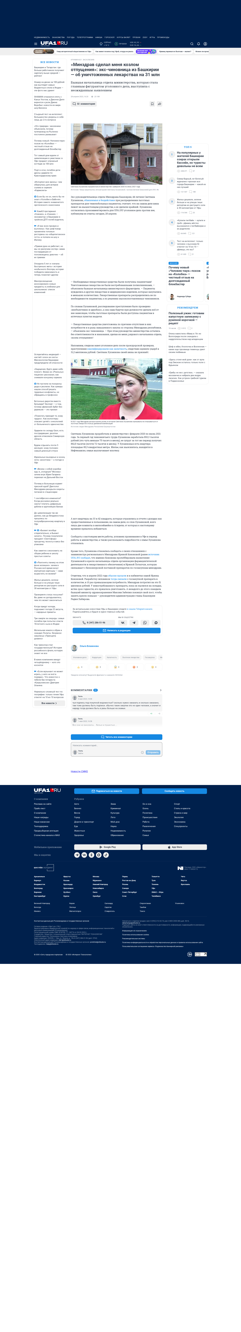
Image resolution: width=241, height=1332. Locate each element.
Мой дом (115, 822)
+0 (151, 714)
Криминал (116, 808)
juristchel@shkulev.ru (98, 942)
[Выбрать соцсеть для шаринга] (159, 104)
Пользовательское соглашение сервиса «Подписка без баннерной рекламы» (153, 946)
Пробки (136, 37)
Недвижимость (42, 37)
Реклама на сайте (42, 804)
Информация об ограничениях (134, 931)
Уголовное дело (79, 657)
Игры (152, 37)
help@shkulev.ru (52, 944)
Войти (80, 753)
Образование (117, 835)
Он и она (147, 804)
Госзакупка (150, 657)
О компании (40, 813)
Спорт (177, 804)
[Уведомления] (198, 44)
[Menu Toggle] (35, 44)
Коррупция (96, 657)
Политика (147, 813)
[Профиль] (205, 44)
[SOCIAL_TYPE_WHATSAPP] (145, 623)
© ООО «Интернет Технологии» (79, 955)
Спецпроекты (181, 826)
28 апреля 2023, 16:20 (79, 97)
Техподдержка (41, 826)
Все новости (49, 62)
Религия (147, 831)
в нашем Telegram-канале (139, 609)
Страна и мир (180, 813)
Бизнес (77, 808)
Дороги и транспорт (84, 822)
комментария (86, 104)
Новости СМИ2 (79, 771)
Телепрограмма (85, 37)
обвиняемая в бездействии (99, 200)
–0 (159, 714)
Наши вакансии (42, 822)
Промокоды (163, 37)
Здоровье (79, 835)
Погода (71, 37)
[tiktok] (106, 855)
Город (77, 817)
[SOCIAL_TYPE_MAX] (156, 623)
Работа (146, 822)
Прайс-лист (39, 808)
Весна (77, 813)
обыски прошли (117, 575)
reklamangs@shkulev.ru (131, 923)
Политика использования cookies (135, 935)
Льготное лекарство (130, 657)
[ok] (91, 855)
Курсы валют (123, 37)
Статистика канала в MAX (47, 835)
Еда (76, 826)
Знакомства (58, 37)
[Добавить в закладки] (152, 104)
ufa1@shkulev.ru (65, 940)
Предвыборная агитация (46, 831)
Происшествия (150, 817)
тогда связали (119, 578)
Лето (113, 817)
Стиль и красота (182, 808)
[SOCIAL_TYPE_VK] (122, 623)
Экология (179, 817)
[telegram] (77, 855)
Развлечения (149, 826)
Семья (146, 835)
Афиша (98, 37)
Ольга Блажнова (89, 646)
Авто (76, 804)
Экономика (179, 822)
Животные (79, 831)
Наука (113, 826)
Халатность (112, 657)
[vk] (84, 855)
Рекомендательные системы (133, 939)
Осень (146, 808)
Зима (113, 804)
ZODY (145, 37)
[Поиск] (192, 44)
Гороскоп (110, 37)
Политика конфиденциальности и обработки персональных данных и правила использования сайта (162, 942)
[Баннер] (43, 51)
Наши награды (41, 817)
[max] (99, 855)
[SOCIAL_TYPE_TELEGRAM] (133, 623)
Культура (115, 813)
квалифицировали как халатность (107, 348)
